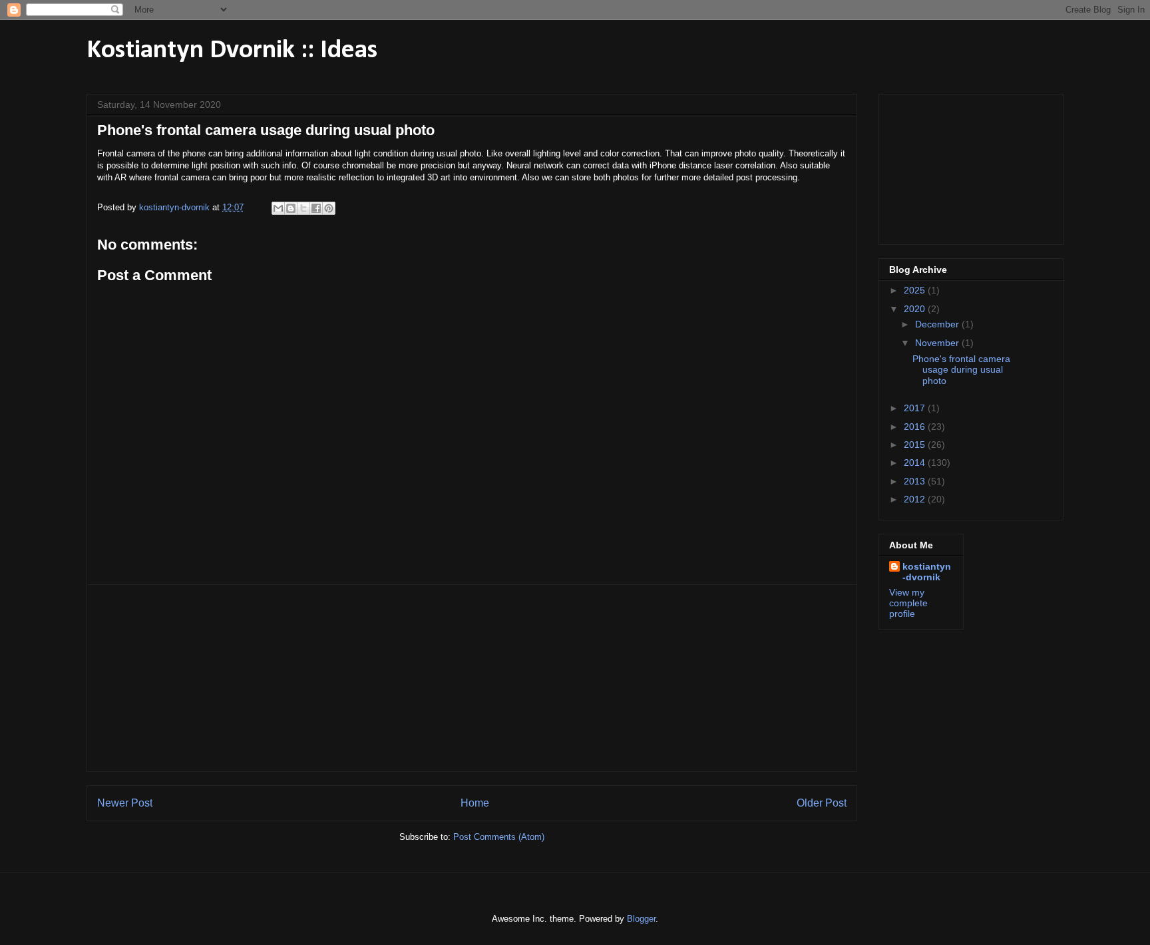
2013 (916, 481)
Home (475, 803)
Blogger (641, 919)
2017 (916, 408)
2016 (916, 426)
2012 (916, 499)
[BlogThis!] (290, 208)
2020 (916, 308)
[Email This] (278, 208)
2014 (916, 462)
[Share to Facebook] (316, 208)
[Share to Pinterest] (328, 208)
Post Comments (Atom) (498, 837)
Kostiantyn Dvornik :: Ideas (232, 50)
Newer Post (124, 803)
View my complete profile (908, 603)
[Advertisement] (472, 678)
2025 (916, 290)
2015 (916, 444)
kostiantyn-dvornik (926, 571)
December (938, 324)
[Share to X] (303, 208)
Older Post (822, 803)
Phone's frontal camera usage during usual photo (961, 370)
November (938, 342)
